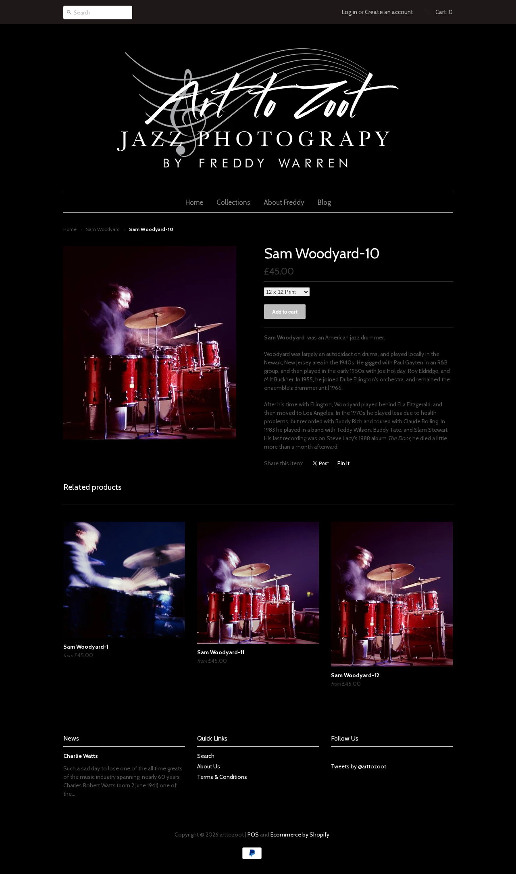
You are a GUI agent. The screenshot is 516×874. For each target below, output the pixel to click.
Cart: (444, 12)
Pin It (343, 463)
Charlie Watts (80, 756)
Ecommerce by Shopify (299, 834)
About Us (208, 766)
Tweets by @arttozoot (358, 766)
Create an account (389, 12)
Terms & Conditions (222, 776)
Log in (349, 12)
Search (205, 756)
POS (253, 834)
